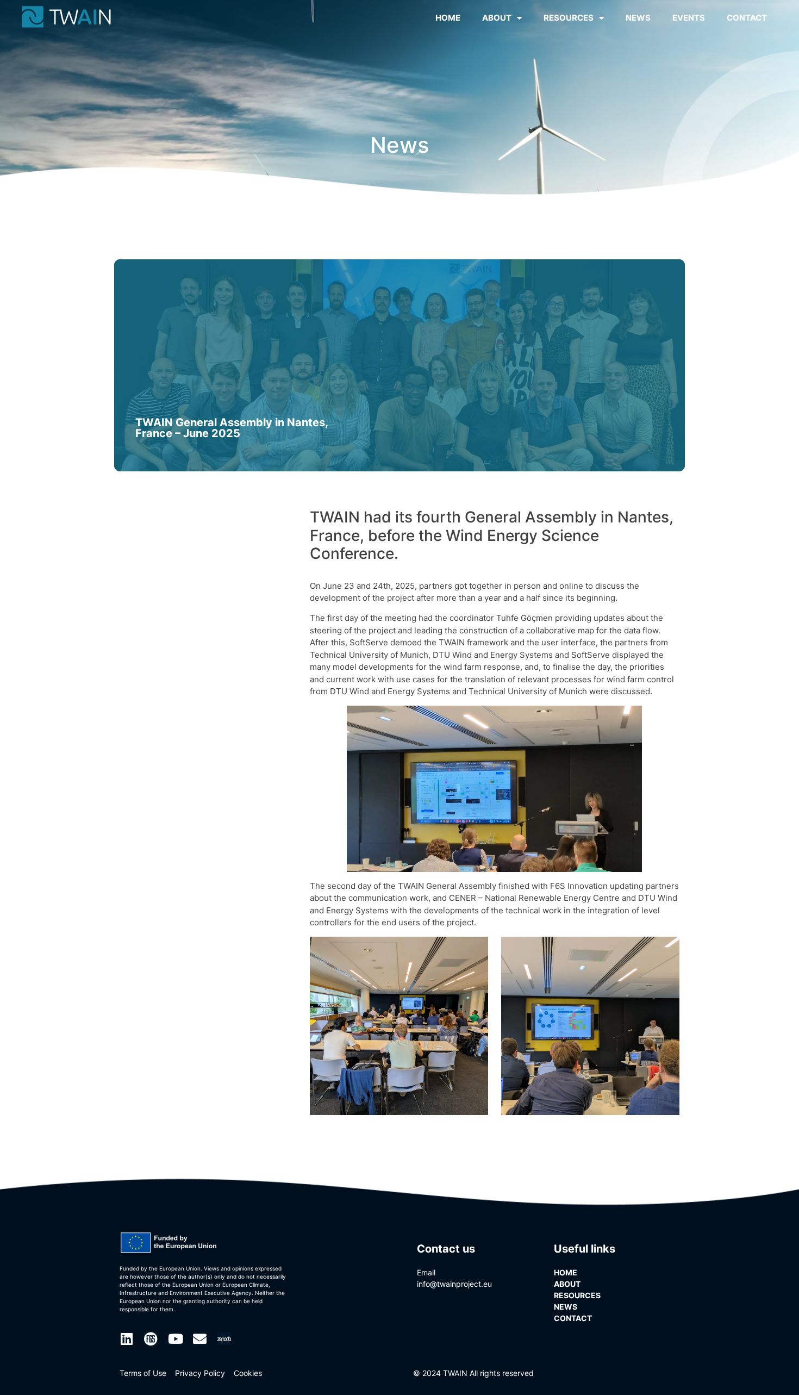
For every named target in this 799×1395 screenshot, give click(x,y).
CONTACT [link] (747, 18)
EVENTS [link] (688, 18)
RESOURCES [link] (569, 18)
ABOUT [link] (496, 18)
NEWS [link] (638, 18)
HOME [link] (447, 18)
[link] (66, 16)
